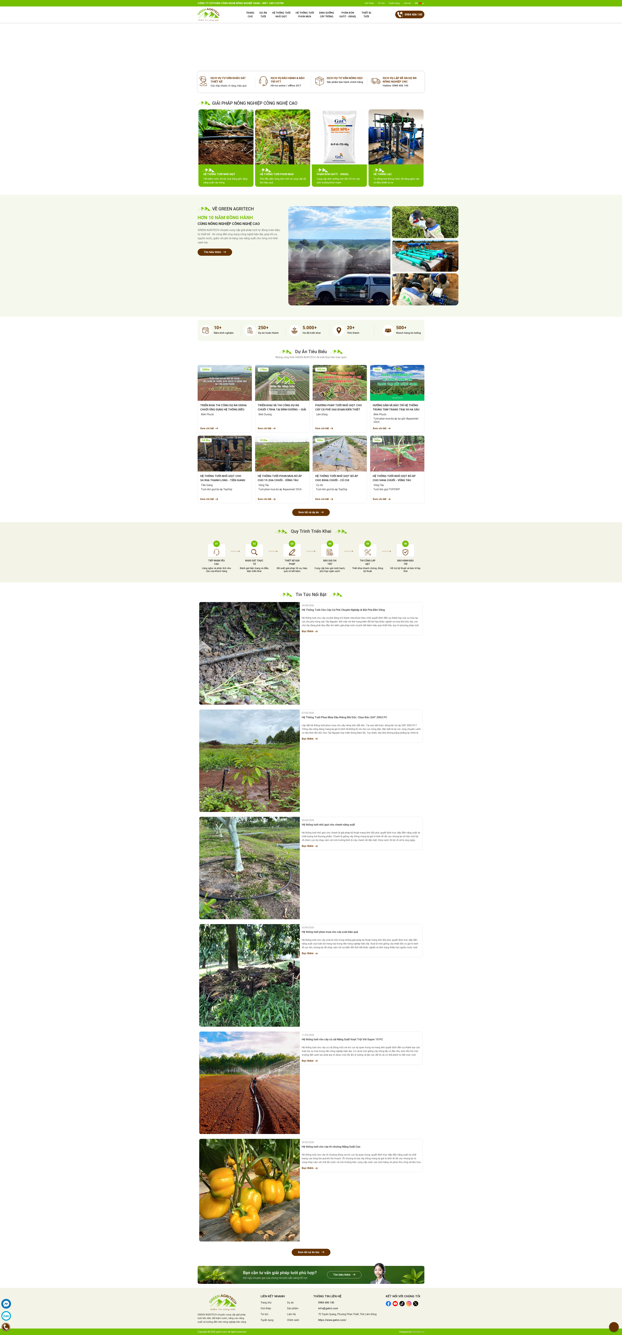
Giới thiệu (369, 3)
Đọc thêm (307, 631)
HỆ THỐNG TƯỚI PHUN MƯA (305, 14)
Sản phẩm (292, 1308)
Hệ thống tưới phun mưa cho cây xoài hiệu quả (330, 931)
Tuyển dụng (394, 3)
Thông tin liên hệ (327, 1296)
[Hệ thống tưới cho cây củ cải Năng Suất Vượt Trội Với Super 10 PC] (249, 1083)
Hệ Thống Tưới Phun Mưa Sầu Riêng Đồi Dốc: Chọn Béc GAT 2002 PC (344, 717)
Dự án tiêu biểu (311, 351)
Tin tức (381, 3)
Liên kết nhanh (273, 1296)
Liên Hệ (407, 3)
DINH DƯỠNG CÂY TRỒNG (326, 14)
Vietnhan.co (418, 1331)
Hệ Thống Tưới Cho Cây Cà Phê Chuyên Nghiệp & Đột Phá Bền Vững (343, 609)
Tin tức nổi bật (311, 594)
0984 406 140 (326, 1302)
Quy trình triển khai (311, 531)
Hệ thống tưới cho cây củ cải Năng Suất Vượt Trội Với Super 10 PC (342, 1039)
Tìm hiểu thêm (213, 252)
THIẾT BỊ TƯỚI (366, 14)
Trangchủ (250, 14)
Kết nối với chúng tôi (403, 1296)
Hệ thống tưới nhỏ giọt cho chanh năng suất (328, 824)
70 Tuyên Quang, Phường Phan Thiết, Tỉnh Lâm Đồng (347, 1314)
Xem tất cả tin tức (309, 1252)
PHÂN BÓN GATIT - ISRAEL (347, 14)
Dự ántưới (263, 14)
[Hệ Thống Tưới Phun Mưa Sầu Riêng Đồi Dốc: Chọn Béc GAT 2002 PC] (249, 760)
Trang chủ (266, 1302)
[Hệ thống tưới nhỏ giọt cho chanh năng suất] (249, 868)
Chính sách (293, 1320)
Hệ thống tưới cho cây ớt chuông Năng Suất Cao (331, 1146)
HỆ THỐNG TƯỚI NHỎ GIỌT (281, 14)
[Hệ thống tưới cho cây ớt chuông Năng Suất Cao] (249, 1190)
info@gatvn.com (328, 1308)
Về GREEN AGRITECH (233, 209)
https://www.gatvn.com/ (332, 1320)
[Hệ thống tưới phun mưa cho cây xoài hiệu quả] (249, 975)
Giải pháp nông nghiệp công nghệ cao (254, 103)
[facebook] (6, 1304)
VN (416, 3)
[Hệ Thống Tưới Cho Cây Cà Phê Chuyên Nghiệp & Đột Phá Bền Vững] (249, 653)
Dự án (290, 1302)
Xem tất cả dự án (308, 512)
